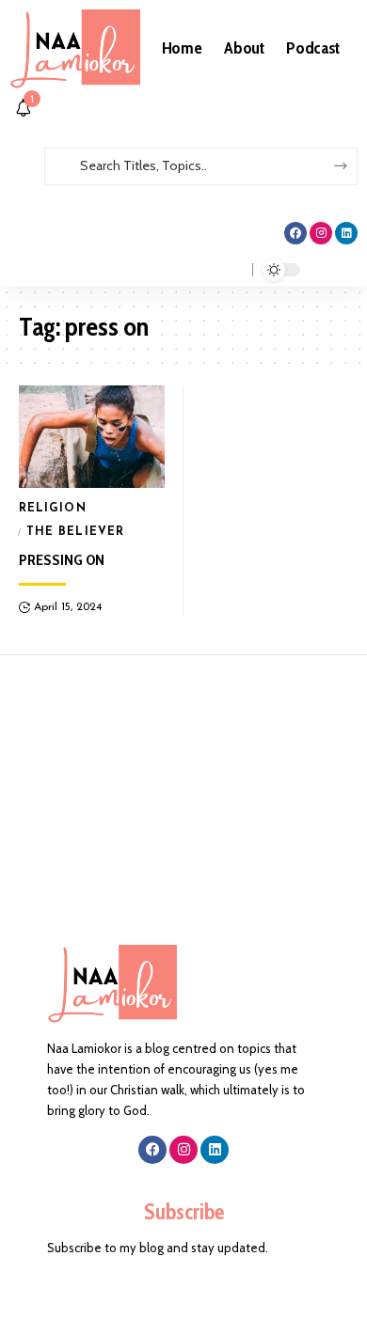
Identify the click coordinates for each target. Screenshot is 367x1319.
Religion (53, 508)
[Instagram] (321, 233)
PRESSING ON (61, 560)
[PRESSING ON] (92, 436)
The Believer (75, 532)
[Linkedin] (346, 233)
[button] (183, 194)
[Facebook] (295, 233)
